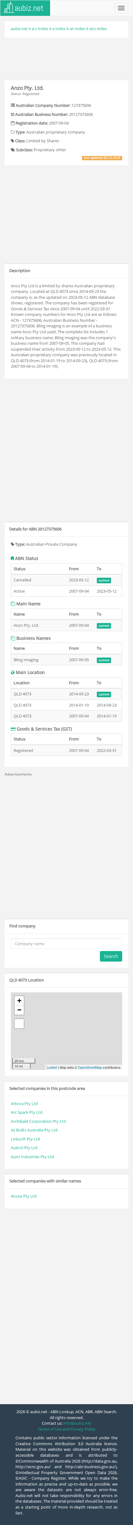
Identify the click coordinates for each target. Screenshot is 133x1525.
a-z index (40, 28)
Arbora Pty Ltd (24, 1103)
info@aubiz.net (77, 1423)
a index (59, 28)
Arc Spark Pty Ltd (26, 1112)
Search (111, 956)
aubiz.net (19, 28)
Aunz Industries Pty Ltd (32, 1156)
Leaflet (52, 1067)
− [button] (19, 1010)
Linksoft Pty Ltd (25, 1139)
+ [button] (19, 1000)
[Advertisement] (66, 58)
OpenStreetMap (90, 1067)
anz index (98, 28)
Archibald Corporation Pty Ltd (38, 1121)
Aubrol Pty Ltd (24, 1147)
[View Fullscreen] (19, 1023)
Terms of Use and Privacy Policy (67, 1429)
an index (77, 28)
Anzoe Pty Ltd (23, 1196)
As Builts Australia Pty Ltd (34, 1130)
